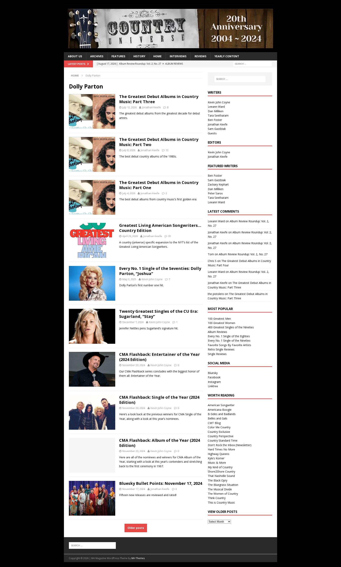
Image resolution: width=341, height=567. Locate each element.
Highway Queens (218, 454)
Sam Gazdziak (217, 129)
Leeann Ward (216, 106)
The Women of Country (223, 493)
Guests (212, 133)
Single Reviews (217, 354)
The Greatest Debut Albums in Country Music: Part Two (158, 142)
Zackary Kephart (218, 184)
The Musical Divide (220, 489)
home (157, 56)
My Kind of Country (220, 467)
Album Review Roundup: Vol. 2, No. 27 (243, 254)
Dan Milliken (215, 111)
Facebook (214, 377)
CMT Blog (214, 423)
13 (167, 150)
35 (169, 236)
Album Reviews (217, 332)
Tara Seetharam (218, 115)
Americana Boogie (219, 410)
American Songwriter (221, 405)
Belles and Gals (217, 418)
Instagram (214, 382)
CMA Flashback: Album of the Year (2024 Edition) (159, 443)
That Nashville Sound (221, 476)
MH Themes (138, 558)
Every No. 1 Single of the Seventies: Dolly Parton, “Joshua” (160, 271)
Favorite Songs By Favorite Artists (229, 345)
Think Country (217, 498)
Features (118, 56)
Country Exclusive (219, 432)
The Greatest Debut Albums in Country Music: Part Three (158, 99)
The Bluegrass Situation (223, 485)
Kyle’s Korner (216, 458)
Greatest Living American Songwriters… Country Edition (160, 228)
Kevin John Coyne (152, 279)
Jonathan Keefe (151, 107)
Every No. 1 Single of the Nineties (229, 340)
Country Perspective (220, 436)
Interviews (178, 56)
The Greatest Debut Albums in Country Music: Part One (158, 185)
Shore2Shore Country (221, 471)
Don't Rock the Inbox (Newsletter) (229, 445)
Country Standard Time (222, 440)
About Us (75, 56)
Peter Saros (215, 193)
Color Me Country (219, 427)
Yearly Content (227, 56)
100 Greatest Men (219, 318)
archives (96, 56)
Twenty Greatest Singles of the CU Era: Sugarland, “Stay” (158, 314)
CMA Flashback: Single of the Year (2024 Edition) (159, 400)
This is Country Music (221, 502)
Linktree (213, 386)
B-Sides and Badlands (222, 414)
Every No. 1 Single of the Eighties (229, 336)
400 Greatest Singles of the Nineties (231, 327)
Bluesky (213, 373)
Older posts (135, 528)
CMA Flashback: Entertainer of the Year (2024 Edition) (159, 357)
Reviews (200, 56)
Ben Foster (215, 120)
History (139, 56)
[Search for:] (252, 64)
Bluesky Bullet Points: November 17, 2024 (160, 483)
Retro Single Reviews (221, 349)
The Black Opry (217, 480)
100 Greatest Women (221, 323)
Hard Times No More (221, 449)
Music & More (217, 462)
